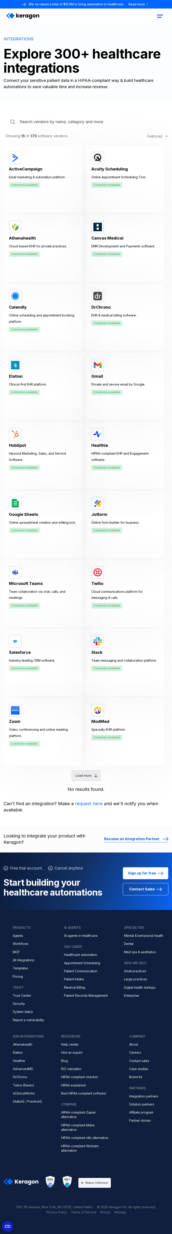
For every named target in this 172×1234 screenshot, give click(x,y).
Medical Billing (74, 987)
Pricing (18, 976)
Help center (70, 1044)
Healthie (19, 1061)
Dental (128, 944)
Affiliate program (141, 1112)
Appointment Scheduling (82, 963)
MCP (16, 952)
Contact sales (139, 1061)
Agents (18, 935)
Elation (18, 1052)
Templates (20, 968)
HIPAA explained (73, 1085)
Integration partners (143, 1096)
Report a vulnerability (28, 1020)
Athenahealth (22, 1044)
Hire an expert (71, 1052)
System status (23, 1012)
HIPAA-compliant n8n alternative (84, 1138)
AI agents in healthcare (81, 935)
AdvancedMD (23, 1069)
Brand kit (135, 1077)
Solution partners (141, 1104)
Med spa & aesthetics (140, 952)
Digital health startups (139, 987)
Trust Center (22, 995)
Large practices (135, 979)
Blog (64, 1061)
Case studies (138, 1069)
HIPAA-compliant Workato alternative (80, 1148)
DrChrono (20, 1077)
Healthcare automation (80, 955)
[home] (23, 15)
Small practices (135, 971)
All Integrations (23, 960)
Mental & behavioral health (143, 935)
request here (89, 803)
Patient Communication (80, 971)
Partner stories (140, 1120)
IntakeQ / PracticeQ (27, 1101)
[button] (160, 16)
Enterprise (131, 995)
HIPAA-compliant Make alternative (78, 1127)
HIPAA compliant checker (79, 1077)
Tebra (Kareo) (23, 1085)
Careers (135, 1052)
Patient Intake (74, 979)
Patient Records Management (86, 995)
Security (19, 1003)
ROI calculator (71, 1069)
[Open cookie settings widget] (7, 1226)
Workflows (20, 944)
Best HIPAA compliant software (83, 1093)
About (133, 1044)
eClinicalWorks (24, 1093)
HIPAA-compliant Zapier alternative (78, 1114)
